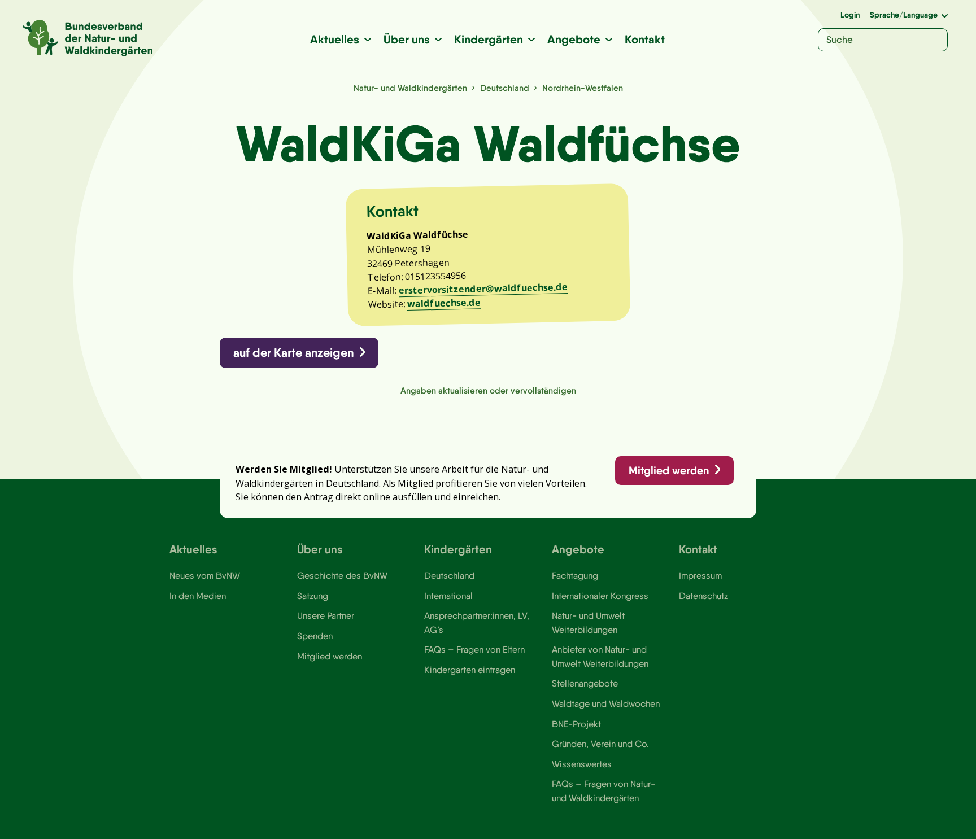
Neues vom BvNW (204, 575)
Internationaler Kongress (600, 595)
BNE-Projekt (576, 723)
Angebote (573, 39)
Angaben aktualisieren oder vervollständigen (488, 390)
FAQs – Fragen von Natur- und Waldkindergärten (603, 790)
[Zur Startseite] (87, 38)
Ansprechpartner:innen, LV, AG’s (476, 622)
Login (850, 15)
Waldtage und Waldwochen (606, 703)
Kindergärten (488, 39)
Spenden (315, 635)
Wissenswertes (582, 764)
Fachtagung (575, 575)
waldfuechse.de (444, 303)
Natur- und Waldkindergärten (410, 87)
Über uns (407, 39)
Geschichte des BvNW (342, 575)
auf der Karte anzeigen (293, 352)
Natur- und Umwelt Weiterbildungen (588, 622)
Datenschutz (703, 595)
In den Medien (197, 595)
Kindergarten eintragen (469, 669)
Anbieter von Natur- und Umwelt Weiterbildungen (600, 656)
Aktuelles (334, 39)
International (448, 595)
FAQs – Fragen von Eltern (474, 649)
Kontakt (645, 39)
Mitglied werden (669, 470)
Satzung (312, 595)
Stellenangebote (585, 683)
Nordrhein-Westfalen (582, 87)
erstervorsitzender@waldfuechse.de (483, 288)
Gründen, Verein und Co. (600, 743)
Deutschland (504, 87)
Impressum (700, 575)
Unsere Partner (325, 615)
